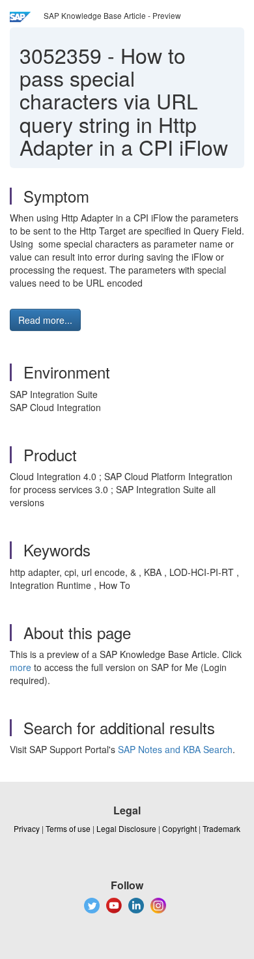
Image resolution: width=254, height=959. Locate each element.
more (20, 667)
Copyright (179, 828)
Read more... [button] (45, 319)
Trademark (221, 828)
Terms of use (68, 828)
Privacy (27, 828)
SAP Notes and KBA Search (175, 749)
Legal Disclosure (126, 828)
